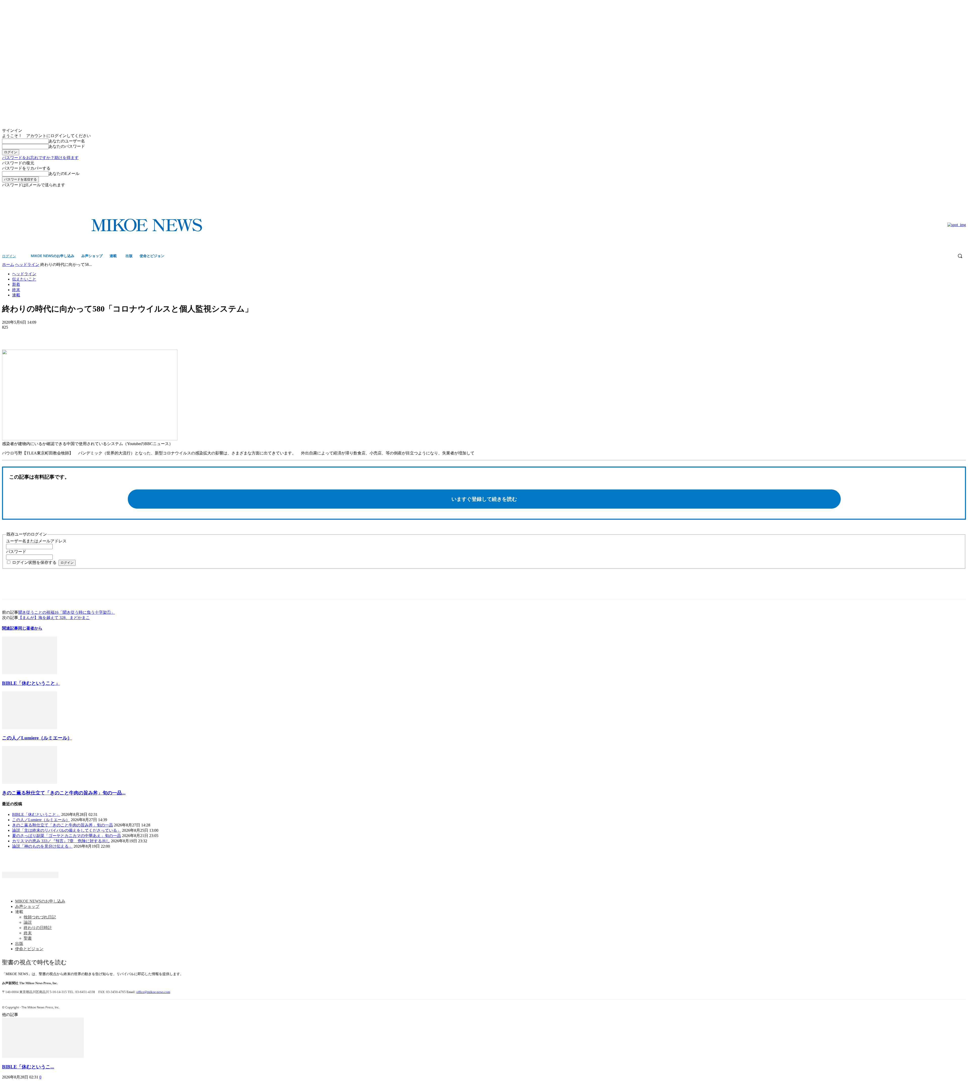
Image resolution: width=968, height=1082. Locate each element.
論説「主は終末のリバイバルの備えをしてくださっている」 (66, 830)
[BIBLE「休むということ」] (29, 673)
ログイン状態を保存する (34, 562)
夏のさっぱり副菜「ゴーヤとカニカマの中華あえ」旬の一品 (66, 835)
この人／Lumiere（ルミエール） (37, 737)
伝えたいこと (24, 279)
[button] (960, 256)
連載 (16, 295)
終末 (16, 290)
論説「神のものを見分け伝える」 (42, 846)
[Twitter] (963, 191)
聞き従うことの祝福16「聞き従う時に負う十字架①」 (66, 612)
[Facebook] (956, 191)
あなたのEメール (64, 173)
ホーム (8, 264)
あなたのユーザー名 (67, 141)
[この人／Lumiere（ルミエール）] (29, 728)
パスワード (16, 551)
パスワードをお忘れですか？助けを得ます (40, 158)
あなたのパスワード (67, 146)
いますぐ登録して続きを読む (484, 499)
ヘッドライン (27, 264)
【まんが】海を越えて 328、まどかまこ (54, 617)
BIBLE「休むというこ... (28, 1066)
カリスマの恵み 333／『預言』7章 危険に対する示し (61, 841)
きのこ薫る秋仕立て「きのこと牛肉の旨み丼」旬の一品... (64, 792)
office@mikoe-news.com (153, 992)
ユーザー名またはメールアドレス (36, 541)
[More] (46, 335)
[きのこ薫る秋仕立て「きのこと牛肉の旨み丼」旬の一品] (29, 782)
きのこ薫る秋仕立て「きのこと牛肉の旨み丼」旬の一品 (62, 825)
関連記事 (10, 628)
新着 (16, 284)
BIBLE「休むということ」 (31, 683)
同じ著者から (30, 628)
